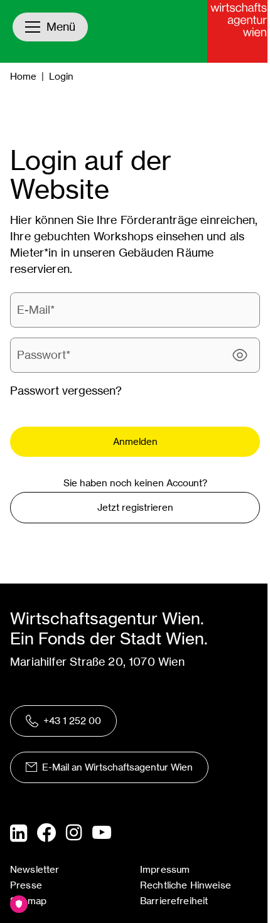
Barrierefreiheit (174, 901)
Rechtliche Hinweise (185, 885)
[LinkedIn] (18, 833)
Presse (26, 885)
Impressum (165, 869)
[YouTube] (101, 833)
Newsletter (35, 869)
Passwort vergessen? (66, 390)
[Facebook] (46, 832)
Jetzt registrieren (135, 507)
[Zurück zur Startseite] (238, 31)
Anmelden (135, 441)
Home (23, 76)
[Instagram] (74, 833)
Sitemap (28, 901)
